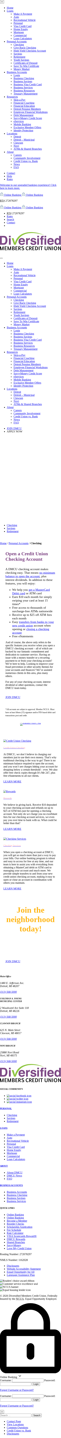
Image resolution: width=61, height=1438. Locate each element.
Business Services (23, 87)
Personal (18, 23)
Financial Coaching (24, 102)
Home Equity (21, 29)
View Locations (15, 1424)
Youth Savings (21, 59)
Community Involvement (27, 158)
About (10, 151)
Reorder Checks (15, 1223)
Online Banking (15, 1214)
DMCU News (14, 1175)
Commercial (20, 35)
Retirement (19, 56)
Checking (19, 44)
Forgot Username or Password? (17, 1390)
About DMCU (15, 1172)
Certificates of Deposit (25, 63)
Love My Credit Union (19, 1248)
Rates (10, 179)
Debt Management (23, 115)
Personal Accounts (17, 41)
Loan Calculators (23, 38)
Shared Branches (16, 1242)
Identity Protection (23, 130)
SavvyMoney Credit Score (28, 118)
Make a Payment (16, 1134)
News (17, 164)
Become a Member (17, 1220)
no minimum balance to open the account (30, 574)
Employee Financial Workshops (31, 112)
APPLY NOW (14, 431)
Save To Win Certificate (26, 66)
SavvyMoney (14, 1245)
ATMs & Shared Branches (28, 148)
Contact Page (14, 1421)
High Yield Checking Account (30, 50)
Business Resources (24, 90)
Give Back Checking (25, 47)
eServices (19, 121)
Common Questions (17, 1427)
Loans (10, 10)
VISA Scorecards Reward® (22, 1236)
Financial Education (24, 105)
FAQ (16, 167)
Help (9, 176)
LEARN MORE (12, 781)
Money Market (21, 69)
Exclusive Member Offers (27, 127)
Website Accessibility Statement (24, 1268)
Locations (12, 133)
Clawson (18, 142)
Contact (11, 173)
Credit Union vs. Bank (26, 161)
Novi (16, 145)
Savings (18, 53)
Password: (49, 1380)
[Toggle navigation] (1, 258)
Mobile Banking (22, 124)
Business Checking (24, 78)
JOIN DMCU (14, 428)
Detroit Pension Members (27, 109)
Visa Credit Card (23, 26)
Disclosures (13, 1265)
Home (10, 7)
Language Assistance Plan (21, 1275)
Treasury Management (25, 93)
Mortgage (19, 32)
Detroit (17, 136)
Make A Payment (23, 13)
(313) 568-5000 (8, 991)
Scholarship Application (19, 1226)
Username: (6, 1380)
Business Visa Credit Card (28, 84)
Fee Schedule (14, 1230)
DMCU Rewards (16, 1239)
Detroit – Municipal (24, 139)
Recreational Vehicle (25, 20)
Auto (16, 17)
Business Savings (23, 81)
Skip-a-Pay (19, 99)
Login (17, 75)
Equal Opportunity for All (20, 1271)
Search (10, 219)
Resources (12, 96)
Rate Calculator (15, 1233)
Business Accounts (17, 72)
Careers (18, 155)
